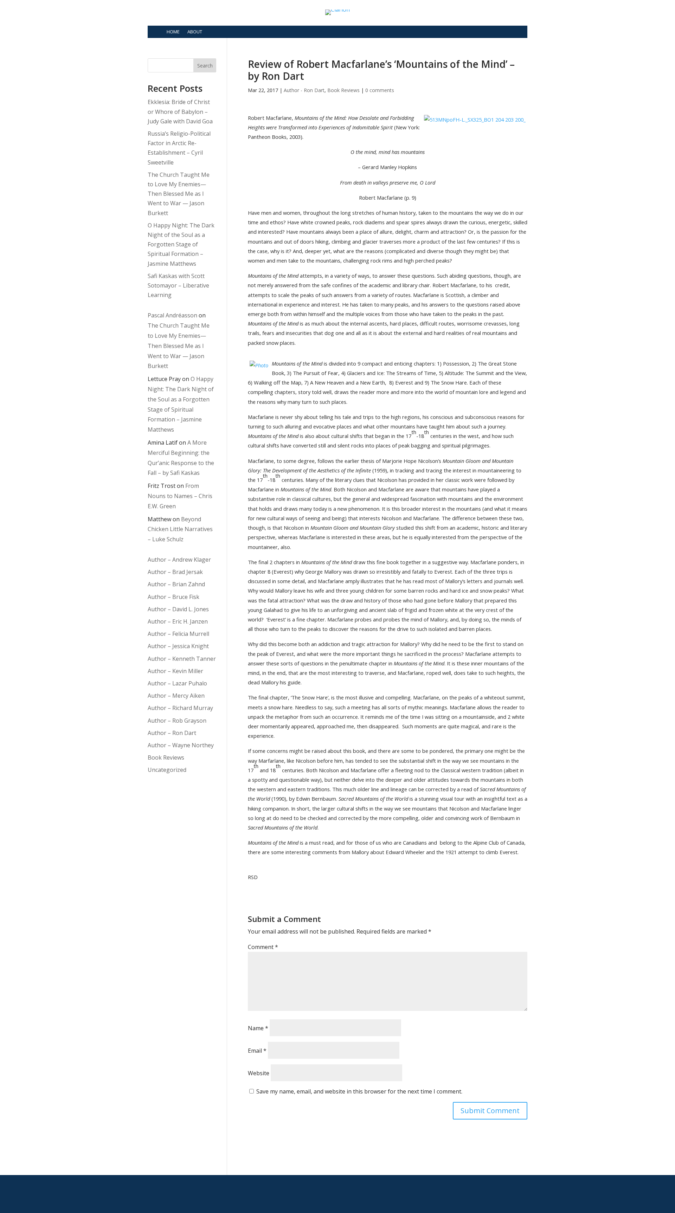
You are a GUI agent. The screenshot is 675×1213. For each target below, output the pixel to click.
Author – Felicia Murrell (178, 634)
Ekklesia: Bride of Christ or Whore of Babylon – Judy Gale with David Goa (180, 111)
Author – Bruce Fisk (173, 597)
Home (173, 31)
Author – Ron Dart (172, 733)
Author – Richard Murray (180, 708)
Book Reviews (343, 90)
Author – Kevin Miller (175, 671)
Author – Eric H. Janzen (178, 621)
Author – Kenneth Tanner (182, 659)
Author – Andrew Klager (179, 559)
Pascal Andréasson (172, 315)
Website (258, 1073)
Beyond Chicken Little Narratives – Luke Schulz (180, 529)
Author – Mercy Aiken (176, 695)
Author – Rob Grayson (177, 720)
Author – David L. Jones (178, 609)
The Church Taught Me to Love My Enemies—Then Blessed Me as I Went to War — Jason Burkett (179, 194)
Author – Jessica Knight (178, 646)
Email (257, 1050)
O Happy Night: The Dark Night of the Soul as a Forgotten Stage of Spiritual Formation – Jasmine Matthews (181, 244)
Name (258, 1028)
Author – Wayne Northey (181, 745)
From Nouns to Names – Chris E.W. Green (180, 496)
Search (205, 65)
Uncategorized (167, 770)
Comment (263, 947)
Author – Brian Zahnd (176, 584)
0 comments (379, 90)
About (194, 31)
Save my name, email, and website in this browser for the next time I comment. (359, 1091)
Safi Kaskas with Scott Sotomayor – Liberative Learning (178, 285)
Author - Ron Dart (304, 90)
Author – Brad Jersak (175, 572)
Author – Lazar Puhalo (177, 683)
